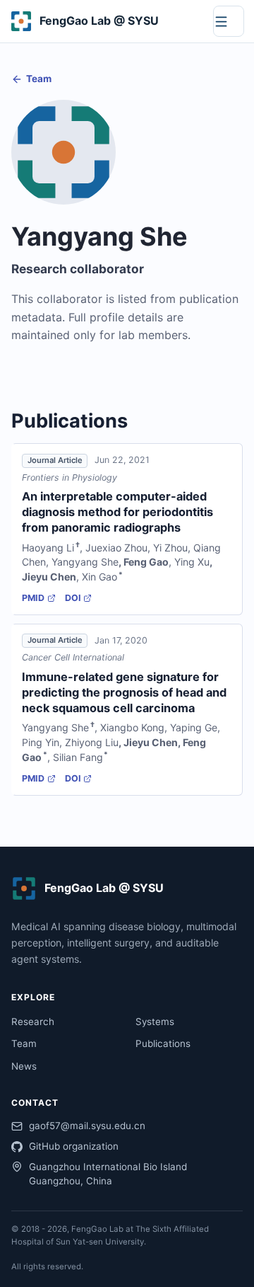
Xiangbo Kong (132, 727)
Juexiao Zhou (116, 548)
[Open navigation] (228, 21)
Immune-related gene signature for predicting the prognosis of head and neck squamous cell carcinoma (124, 692)
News (24, 1066)
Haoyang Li (48, 548)
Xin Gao (99, 577)
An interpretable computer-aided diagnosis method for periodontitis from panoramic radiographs (117, 511)
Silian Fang (78, 757)
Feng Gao (146, 562)
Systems (154, 1021)
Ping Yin (40, 742)
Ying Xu (192, 562)
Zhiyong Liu (92, 742)
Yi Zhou (170, 548)
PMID (33, 598)
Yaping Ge (193, 727)
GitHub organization (74, 1146)
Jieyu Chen (49, 577)
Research (32, 1021)
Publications (162, 1043)
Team (39, 78)
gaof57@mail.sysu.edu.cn (87, 1125)
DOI (73, 598)
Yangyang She (85, 562)
